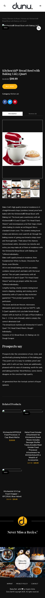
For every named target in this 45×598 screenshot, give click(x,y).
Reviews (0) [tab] (33, 114)
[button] (39, 28)
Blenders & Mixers (14, 19)
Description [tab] (12, 114)
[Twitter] (10, 102)
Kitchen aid (25, 19)
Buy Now (10, 86)
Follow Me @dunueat (22, 562)
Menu (40, 6)
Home (4, 19)
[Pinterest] (15, 102)
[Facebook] (5, 102)
